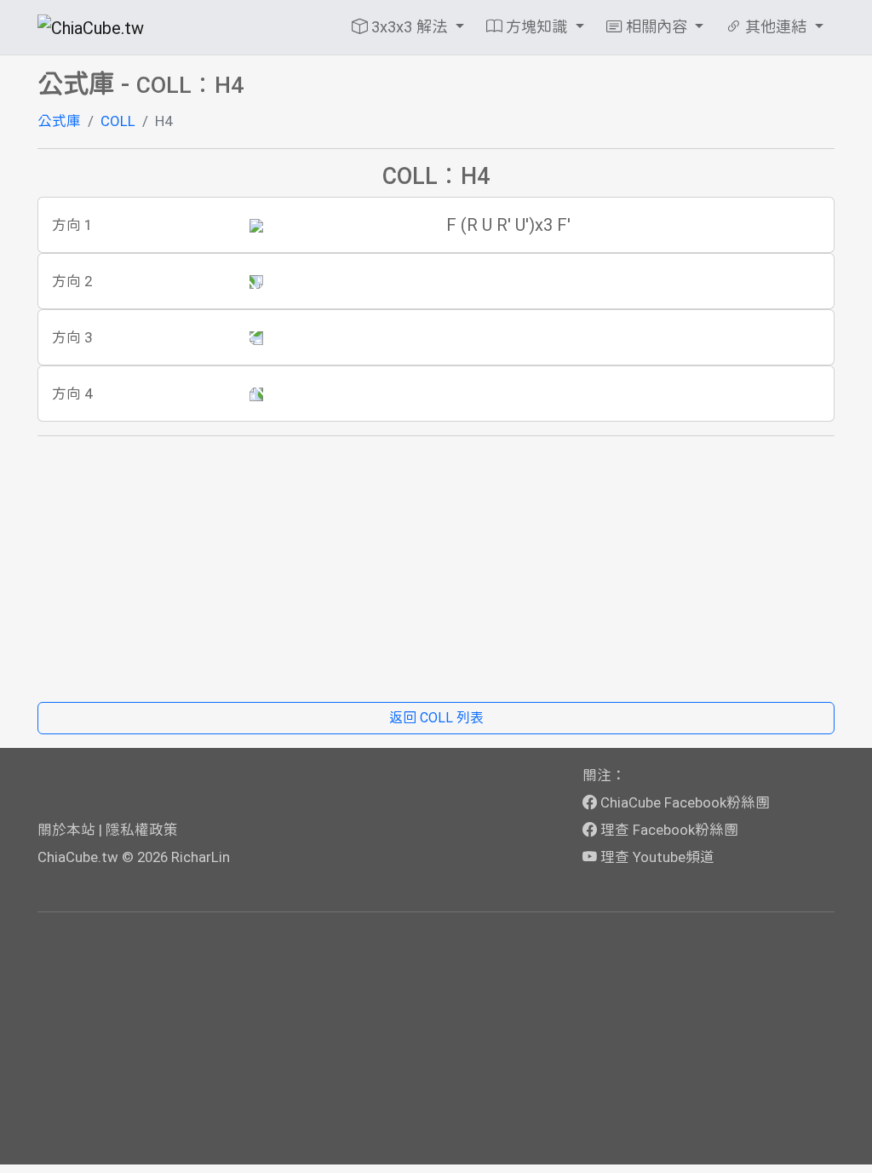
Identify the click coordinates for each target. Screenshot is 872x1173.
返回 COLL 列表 (436, 718)
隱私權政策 (142, 829)
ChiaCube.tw (77, 856)
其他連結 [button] (776, 27)
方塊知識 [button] (536, 27)
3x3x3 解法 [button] (409, 27)
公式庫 (59, 120)
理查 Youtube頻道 (655, 856)
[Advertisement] (436, 569)
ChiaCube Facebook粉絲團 (683, 802)
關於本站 (66, 829)
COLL (117, 120)
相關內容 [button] (656, 27)
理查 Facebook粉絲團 (667, 829)
